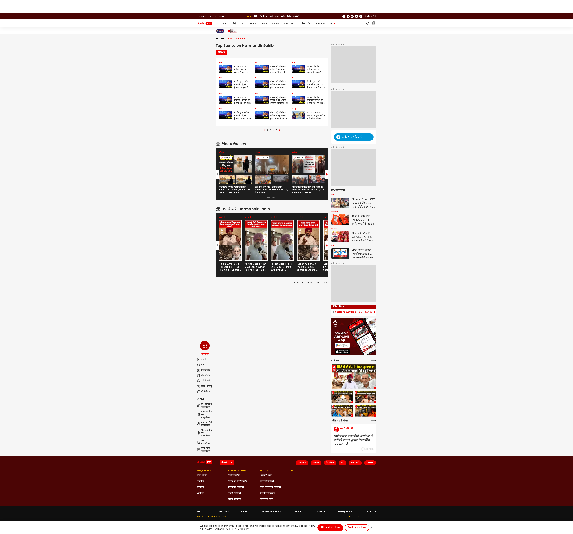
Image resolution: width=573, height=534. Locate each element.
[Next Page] (279, 130)
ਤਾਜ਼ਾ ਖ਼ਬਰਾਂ (202, 475)
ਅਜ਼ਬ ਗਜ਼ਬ (320, 23)
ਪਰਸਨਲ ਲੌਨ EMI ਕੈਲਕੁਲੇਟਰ (206, 414)
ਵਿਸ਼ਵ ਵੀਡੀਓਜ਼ (234, 499)
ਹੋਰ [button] (331, 23)
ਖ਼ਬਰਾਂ (225, 23)
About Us (202, 512)
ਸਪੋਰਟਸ (264, 23)
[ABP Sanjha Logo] (204, 23)
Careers (245, 512)
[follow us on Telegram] (360, 16)
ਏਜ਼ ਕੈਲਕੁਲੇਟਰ (205, 442)
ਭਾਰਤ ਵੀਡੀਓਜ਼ (234, 493)
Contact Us (370, 512)
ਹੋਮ (217, 23)
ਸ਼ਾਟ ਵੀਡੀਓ (205, 370)
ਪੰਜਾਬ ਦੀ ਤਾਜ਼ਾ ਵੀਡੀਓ (237, 481)
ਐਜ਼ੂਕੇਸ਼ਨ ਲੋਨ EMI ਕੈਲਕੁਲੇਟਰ (206, 433)
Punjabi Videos (237, 471)
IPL (293, 471)
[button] (205, 348)
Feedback (224, 512)
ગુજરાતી (296, 16)
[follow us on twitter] (344, 16)
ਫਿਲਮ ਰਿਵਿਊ (206, 386)
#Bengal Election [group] (345, 312)
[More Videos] (373, 360)
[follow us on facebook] (348, 16)
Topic (223, 38)
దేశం (289, 16)
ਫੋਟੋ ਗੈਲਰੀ (205, 380)
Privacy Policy (345, 512)
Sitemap (297, 512)
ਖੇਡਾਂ (203, 364)
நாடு (283, 16)
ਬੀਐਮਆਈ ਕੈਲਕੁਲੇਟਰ (205, 450)
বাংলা (277, 16)
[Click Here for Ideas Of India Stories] (232, 31)
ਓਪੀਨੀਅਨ (205, 391)
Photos (264, 471)
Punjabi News (205, 471)
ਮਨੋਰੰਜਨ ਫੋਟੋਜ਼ (266, 475)
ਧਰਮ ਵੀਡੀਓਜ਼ (234, 475)
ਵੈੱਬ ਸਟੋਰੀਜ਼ (205, 375)
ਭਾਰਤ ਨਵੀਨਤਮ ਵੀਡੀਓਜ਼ (270, 487)
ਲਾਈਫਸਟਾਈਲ (305, 23)
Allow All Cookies (330, 527)
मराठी (271, 16)
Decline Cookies (357, 527)
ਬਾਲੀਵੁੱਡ (200, 487)
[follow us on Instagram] (356, 16)
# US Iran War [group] (366, 312)
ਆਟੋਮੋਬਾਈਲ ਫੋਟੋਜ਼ (267, 493)
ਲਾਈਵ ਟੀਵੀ (355, 463)
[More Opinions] (373, 420)
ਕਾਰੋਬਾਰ (275, 23)
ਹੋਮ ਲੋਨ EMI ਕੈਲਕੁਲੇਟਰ (206, 406)
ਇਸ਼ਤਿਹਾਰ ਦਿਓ (370, 16)
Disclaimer (320, 512)
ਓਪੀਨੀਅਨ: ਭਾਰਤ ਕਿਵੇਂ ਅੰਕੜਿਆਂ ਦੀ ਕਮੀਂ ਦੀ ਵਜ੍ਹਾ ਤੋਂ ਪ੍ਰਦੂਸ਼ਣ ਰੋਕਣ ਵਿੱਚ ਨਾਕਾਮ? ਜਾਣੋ (353, 440)
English (263, 16)
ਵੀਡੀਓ (204, 359)
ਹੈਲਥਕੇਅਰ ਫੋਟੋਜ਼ (267, 481)
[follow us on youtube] (352, 16)
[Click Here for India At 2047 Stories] (220, 31)
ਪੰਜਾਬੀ (249, 16)
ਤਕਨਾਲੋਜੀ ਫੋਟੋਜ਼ (266, 499)
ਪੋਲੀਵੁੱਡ (200, 493)
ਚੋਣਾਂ (242, 23)
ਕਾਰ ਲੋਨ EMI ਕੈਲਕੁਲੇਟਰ (207, 424)
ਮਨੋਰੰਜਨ (252, 23)
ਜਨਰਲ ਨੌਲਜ (289, 23)
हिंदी (255, 16)
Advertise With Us (271, 512)
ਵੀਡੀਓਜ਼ (316, 463)
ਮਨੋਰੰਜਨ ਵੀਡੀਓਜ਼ (236, 487)
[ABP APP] (342, 345)
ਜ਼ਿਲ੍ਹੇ (234, 23)
